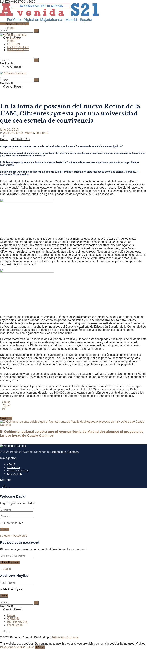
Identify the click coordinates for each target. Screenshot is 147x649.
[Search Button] (1, 27)
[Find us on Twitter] (4, 486)
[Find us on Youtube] (10, 486)
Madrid (29, 132)
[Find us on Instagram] (7, 486)
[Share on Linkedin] (73, 412)
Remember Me (13, 523)
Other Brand (15, 50)
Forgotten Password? (13, 535)
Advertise (13, 467)
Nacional (42, 132)
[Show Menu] (1, 69)
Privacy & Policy (17, 471)
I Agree (40, 647)
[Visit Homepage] (49, 20)
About (11, 464)
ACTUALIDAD (13, 132)
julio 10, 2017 (9, 129)
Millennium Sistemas (65, 451)
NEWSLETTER (15, 23)
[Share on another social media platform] (73, 415)
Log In (6, 568)
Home (11, 27)
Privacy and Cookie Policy (16, 646)
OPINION (13, 38)
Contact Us (14, 474)
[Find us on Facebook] (1, 486)
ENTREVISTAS (18, 47)
